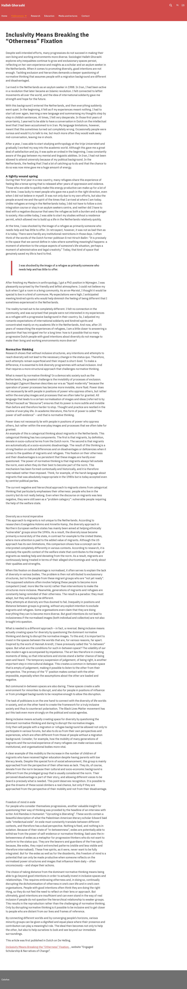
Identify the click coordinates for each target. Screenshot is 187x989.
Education (49, 15)
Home (4, 15)
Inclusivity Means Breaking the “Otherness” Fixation (37, 947)
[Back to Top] (181, 982)
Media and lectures (68, 15)
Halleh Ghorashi (13, 5)
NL (177, 5)
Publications (17, 15)
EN (183, 5)
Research (35, 15)
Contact (86, 15)
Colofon (5, 979)
